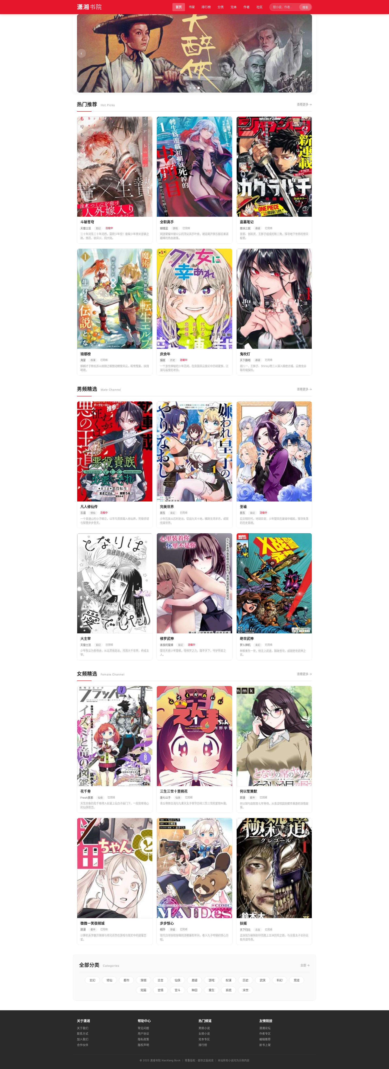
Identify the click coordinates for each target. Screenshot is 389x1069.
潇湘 (89, 7)
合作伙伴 (82, 1045)
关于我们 (82, 1028)
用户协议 (143, 1033)
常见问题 (143, 1028)
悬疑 (194, 980)
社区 (259, 7)
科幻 (279, 980)
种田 (194, 990)
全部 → (305, 965)
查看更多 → (304, 104)
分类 (221, 7)
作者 (247, 7)
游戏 (211, 980)
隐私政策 (143, 1039)
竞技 (296, 980)
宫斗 (177, 990)
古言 (160, 980)
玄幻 (92, 980)
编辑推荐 (265, 1039)
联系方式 (82, 1033)
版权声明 (143, 1045)
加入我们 (82, 1039)
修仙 (109, 980)
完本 (234, 7)
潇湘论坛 (265, 1028)
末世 (245, 990)
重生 (211, 990)
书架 (192, 7)
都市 (126, 980)
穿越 (143, 980)
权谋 (228, 980)
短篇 (143, 990)
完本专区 (204, 1039)
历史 (245, 980)
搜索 (305, 7)
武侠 (262, 980)
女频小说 (204, 1033)
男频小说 (204, 1028)
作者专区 (265, 1033)
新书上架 (265, 1045)
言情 (160, 990)
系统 (228, 990)
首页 (179, 7)
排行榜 (206, 7)
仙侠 (177, 980)
